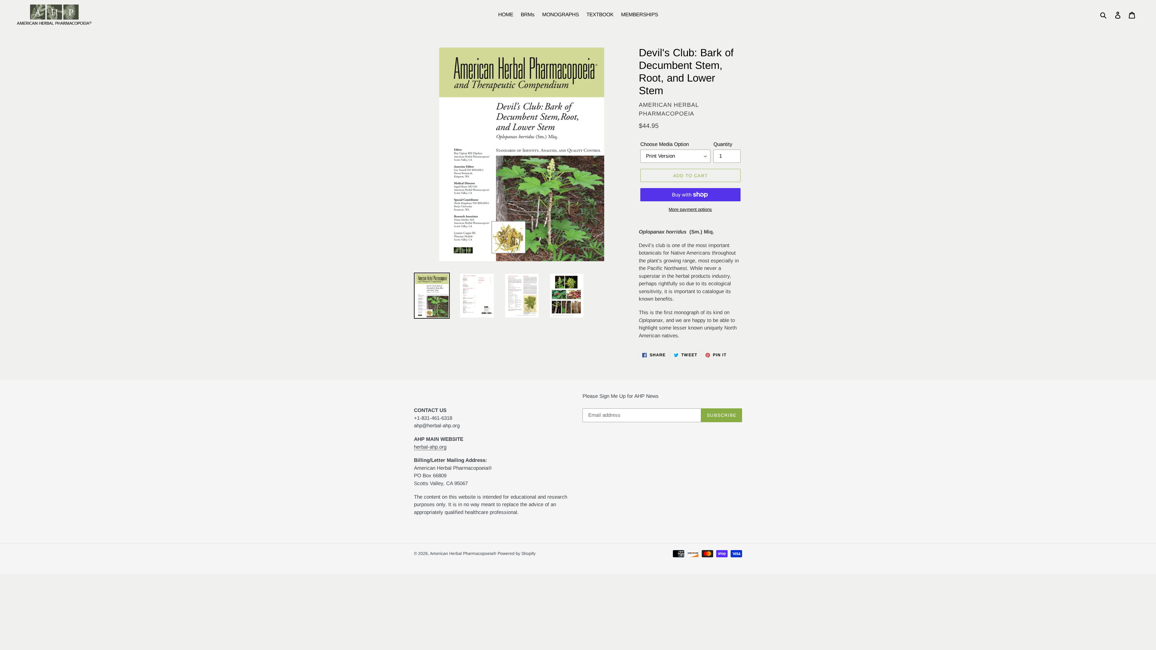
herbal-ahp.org (430, 447)
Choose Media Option (664, 144)
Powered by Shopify (517, 553)
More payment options (690, 209)
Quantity (722, 144)
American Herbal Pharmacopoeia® (463, 553)
